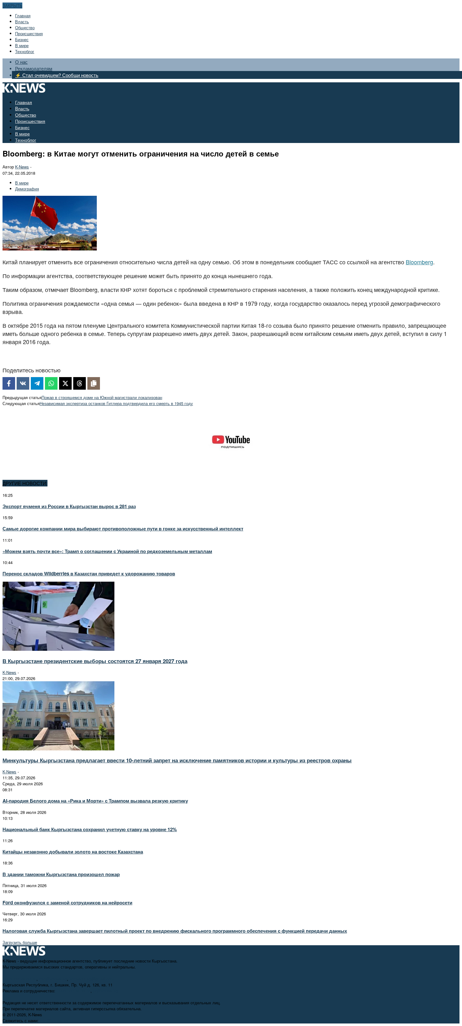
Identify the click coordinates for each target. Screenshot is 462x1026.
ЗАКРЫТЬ (12, 5)
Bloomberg (419, 262)
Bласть (22, 22)
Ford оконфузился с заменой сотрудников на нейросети (67, 902)
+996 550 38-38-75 (74, 991)
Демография (27, 189)
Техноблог (24, 51)
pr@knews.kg (105, 991)
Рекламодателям (33, 68)
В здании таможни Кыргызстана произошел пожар (61, 874)
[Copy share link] (93, 383)
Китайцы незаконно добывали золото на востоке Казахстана (73, 851)
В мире (22, 45)
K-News (22, 167)
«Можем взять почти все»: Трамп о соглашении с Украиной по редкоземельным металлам (107, 551)
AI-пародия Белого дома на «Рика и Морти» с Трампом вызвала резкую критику (95, 800)
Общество (25, 27)
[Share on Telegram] (37, 383)
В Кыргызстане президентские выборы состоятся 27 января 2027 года (95, 661)
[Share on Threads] (79, 383)
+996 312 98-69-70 (19, 979)
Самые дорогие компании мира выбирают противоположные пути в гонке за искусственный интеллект (123, 528)
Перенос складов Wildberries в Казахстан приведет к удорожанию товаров (89, 573)
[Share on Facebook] (9, 383)
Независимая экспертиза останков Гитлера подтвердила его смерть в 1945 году (116, 403)
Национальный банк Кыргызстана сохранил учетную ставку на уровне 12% (90, 829)
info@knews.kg (53, 979)
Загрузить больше (20, 942)
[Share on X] (65, 383)
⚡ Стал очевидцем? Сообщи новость (56, 75)
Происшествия (29, 33)
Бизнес (22, 39)
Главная (22, 16)
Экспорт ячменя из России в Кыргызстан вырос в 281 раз (69, 506)
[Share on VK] (23, 383)
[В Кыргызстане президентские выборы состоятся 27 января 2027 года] (58, 649)
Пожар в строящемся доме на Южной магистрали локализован (101, 397)
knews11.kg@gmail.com (91, 979)
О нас (21, 61)
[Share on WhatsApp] (51, 383)
